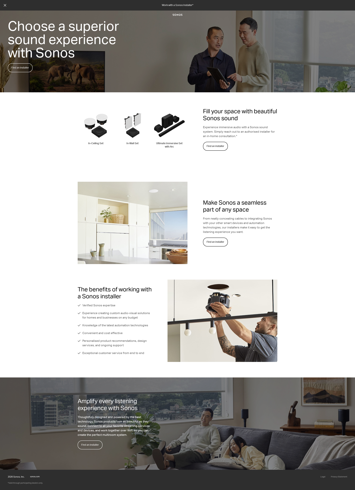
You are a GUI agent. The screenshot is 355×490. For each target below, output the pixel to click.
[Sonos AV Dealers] (177, 15)
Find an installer (20, 68)
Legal (322, 477)
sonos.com (35, 477)
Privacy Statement (339, 477)
